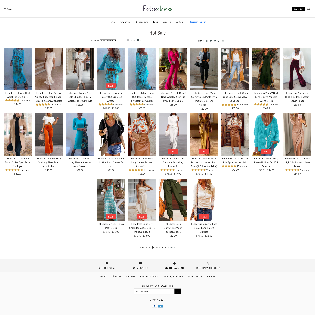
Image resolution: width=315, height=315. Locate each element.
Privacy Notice (195, 276)
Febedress (161, 300)
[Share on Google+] (219, 41)
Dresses (167, 22)
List (142, 40)
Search (103, 276)
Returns (211, 276)
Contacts (130, 276)
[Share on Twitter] (211, 41)
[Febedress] (157, 4)
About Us (116, 276)
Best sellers (142, 22)
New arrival (125, 22)
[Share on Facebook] (207, 41)
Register (194, 22)
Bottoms (180, 22)
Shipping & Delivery (173, 276)
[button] (12, 100)
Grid (132, 40)
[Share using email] (223, 41)
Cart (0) (298, 9)
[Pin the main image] (215, 41)
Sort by (95, 40)
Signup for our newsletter (157, 286)
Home (112, 22)
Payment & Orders (149, 276)
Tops (155, 22)
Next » (171, 247)
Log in (203, 22)
